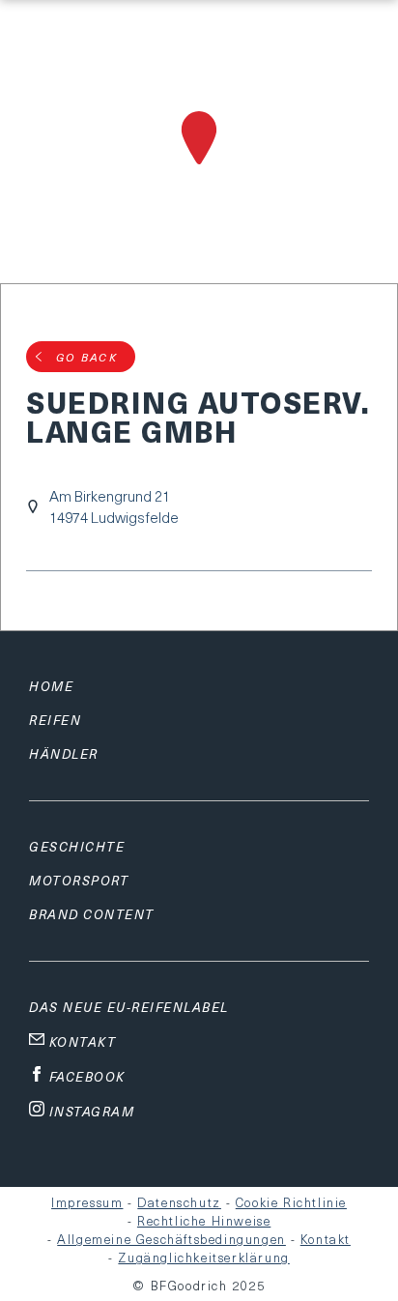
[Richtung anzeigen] (199, 167)
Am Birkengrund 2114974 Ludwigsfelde (114, 506)
